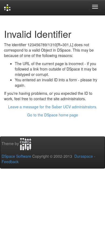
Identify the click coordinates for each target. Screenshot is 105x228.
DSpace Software (16, 156)
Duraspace (83, 156)
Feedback (10, 161)
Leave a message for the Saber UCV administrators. (52, 106)
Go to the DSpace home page (52, 115)
